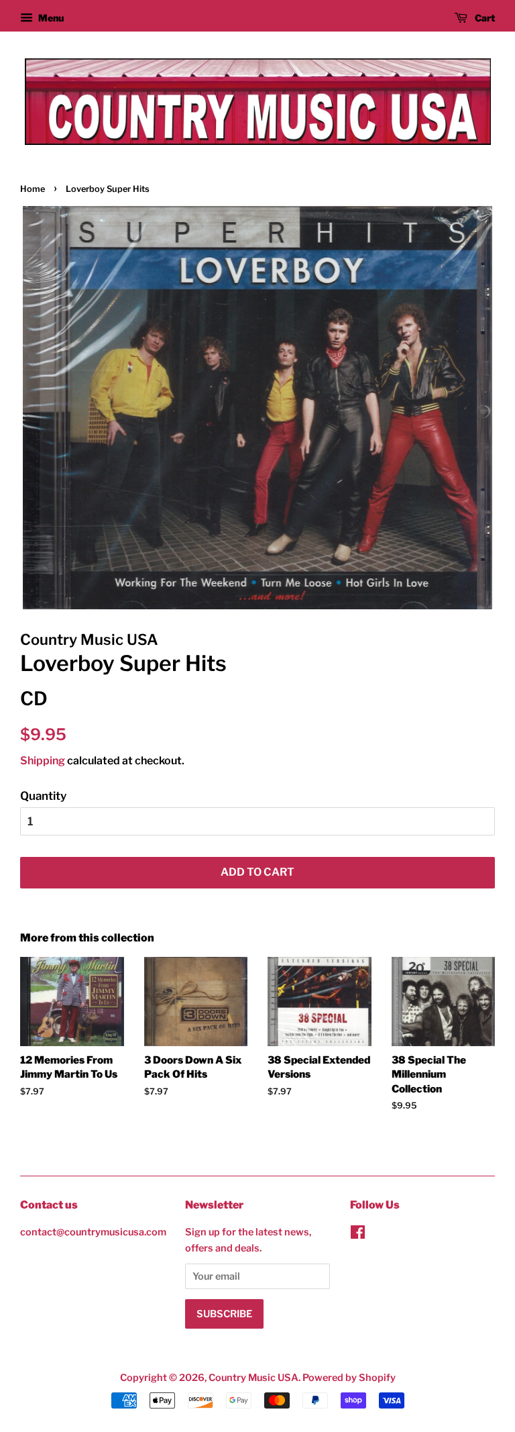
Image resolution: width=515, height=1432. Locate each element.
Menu (50, 17)
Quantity (43, 796)
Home (32, 189)
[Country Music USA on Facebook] (357, 1235)
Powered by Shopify (349, 1378)
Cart (484, 17)
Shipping (42, 760)
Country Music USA (253, 1378)
